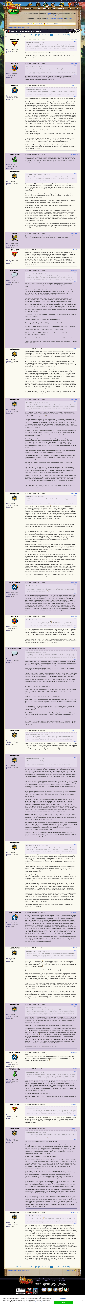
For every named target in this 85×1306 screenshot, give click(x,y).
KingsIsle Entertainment (67, 0)
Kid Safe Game (53, 1279)
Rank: (8, 49)
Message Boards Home (14, 27)
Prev (17, 34)
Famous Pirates (62, 1285)
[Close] (82, 1300)
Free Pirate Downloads (62, 1282)
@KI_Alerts (69, 18)
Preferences (63, 1298)
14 (48, 34)
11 (39, 34)
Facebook (55, 18)
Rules (57, 23)
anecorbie (15, 233)
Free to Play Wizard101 (38, 1282)
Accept (63, 1302)
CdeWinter (14, 63)
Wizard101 (77, 0)
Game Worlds (46, 1283)
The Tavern (26, 27)
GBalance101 (14, 39)
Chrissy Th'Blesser (15, 582)
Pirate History (62, 1284)
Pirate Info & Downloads (62, 1279)
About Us (38, 1284)
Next (58, 34)
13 (45, 34)
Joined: (8, 51)
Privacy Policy (39, 1301)
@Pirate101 (50, 18)
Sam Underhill (14, 270)
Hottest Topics (49, 23)
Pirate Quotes (62, 1287)
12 (42, 34)
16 (54, 34)
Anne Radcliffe (15, 171)
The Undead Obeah (14, 155)
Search (30, 23)
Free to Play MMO (46, 1279)
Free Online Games (38, 1279)
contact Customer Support (50, 15)
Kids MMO (53, 1284)
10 (36, 34)
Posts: (8, 53)
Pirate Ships (46, 1284)
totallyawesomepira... (14, 649)
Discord (49, 13)
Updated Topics (39, 23)
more (75, 41)
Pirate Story (46, 1282)
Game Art (46, 1285)
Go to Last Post (65, 34)
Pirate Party (54, 1285)
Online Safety (53, 1282)
